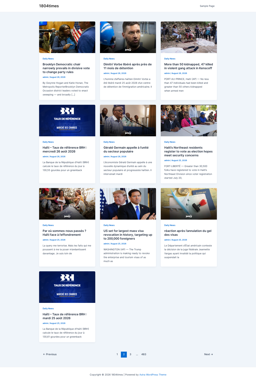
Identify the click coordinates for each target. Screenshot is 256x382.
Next (208, 354)
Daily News (48, 58)
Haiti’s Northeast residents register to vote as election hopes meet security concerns (188, 151)
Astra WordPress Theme (152, 374)
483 (143, 354)
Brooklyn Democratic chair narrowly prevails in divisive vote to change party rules (66, 68)
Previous (50, 354)
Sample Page (207, 5)
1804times (49, 6)
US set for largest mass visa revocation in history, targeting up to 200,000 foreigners (128, 234)
